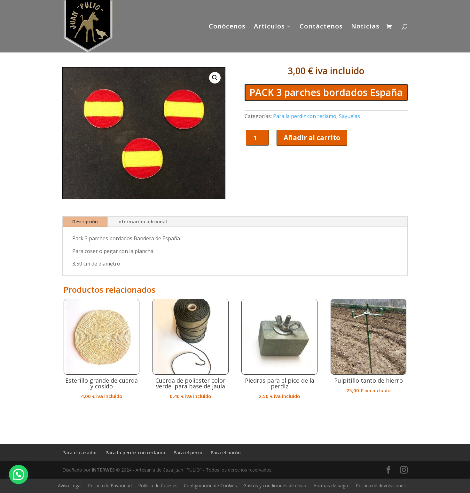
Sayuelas (349, 116)
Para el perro (188, 452)
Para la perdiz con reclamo (304, 116)
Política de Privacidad (110, 485)
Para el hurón (226, 452)
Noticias (365, 27)
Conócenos (227, 27)
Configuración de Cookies (210, 485)
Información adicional (142, 222)
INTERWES (103, 470)
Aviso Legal (70, 485)
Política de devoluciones (381, 485)
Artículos (269, 27)
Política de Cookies (157, 485)
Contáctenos (321, 27)
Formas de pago (331, 485)
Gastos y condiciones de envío (274, 485)
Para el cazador (79, 452)
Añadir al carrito (312, 137)
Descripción (85, 222)
